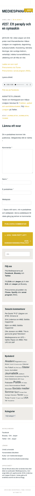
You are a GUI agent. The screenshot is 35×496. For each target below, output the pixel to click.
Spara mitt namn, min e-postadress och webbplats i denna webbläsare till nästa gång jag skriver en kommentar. (16, 212)
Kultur (7, 379)
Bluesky (17, 273)
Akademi (10, 361)
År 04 (14, 20)
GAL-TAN (16, 367)
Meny (29, 10)
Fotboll (10, 367)
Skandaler (8, 389)
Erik (10, 281)
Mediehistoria (13, 379)
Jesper (18, 281)
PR (22, 382)
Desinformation (18, 364)
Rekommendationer (14, 385)
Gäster (26, 367)
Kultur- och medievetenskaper (12, 456)
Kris (27, 376)
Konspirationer (19, 376)
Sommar (9, 391)
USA (26, 397)
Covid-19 (12, 364)
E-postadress (8, 189)
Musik (22, 379)
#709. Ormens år (11, 316)
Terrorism (26, 395)
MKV (19, 379)
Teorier (5, 118)
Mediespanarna (17, 11)
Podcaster (9, 382)
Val (6, 400)
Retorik (23, 385)
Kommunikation (9, 376)
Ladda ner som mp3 (10, 64)
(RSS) (15, 293)
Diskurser (25, 364)
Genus (20, 367)
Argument (18, 361)
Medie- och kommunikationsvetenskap (15, 459)
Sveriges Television (11, 395)
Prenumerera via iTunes (11, 67)
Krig (24, 376)
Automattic (17, 492)
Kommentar (7, 147)
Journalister (12, 116)
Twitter (8, 275)
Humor (7, 370)
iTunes (7, 292)
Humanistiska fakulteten (10, 452)
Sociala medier (20, 388)
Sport (16, 391)
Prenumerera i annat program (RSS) (16, 70)
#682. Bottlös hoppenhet (14, 326)
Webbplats (6, 199)
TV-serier (12, 398)
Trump (7, 398)
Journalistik (23, 116)
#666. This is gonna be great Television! (16, 332)
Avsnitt (19, 20)
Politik (17, 382)
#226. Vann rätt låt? (17, 235)
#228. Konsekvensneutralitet (17, 242)
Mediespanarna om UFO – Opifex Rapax (15, 338)
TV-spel (18, 398)
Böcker (7, 364)
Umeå (22, 398)
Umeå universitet (8, 449)
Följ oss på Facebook (10, 90)
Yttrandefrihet (11, 400)
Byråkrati (24, 361)
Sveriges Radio (23, 392)
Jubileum (21, 374)
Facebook (9, 273)
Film (6, 367)
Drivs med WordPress (12, 490)
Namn (5, 179)
